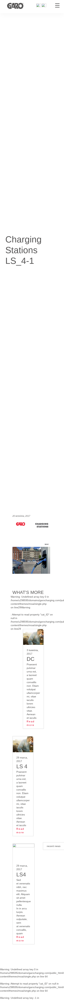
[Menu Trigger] (57, 5)
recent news (53, 846)
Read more (31, 723)
